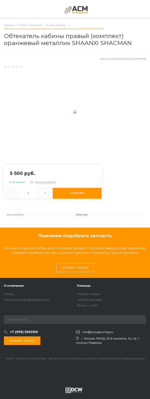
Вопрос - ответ (87, 305)
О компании (14, 285)
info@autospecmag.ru (98, 332)
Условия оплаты (88, 294)
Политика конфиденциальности (26, 299)
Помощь (84, 285)
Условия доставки (89, 299)
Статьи (8, 294)
